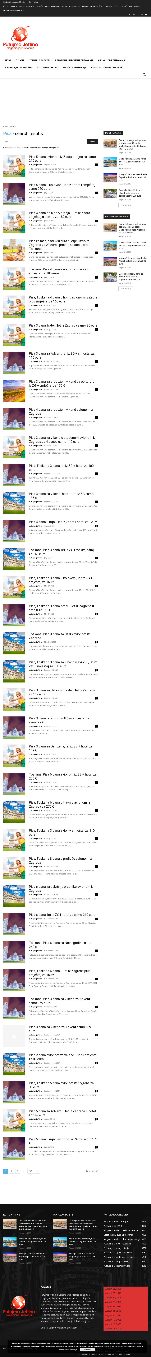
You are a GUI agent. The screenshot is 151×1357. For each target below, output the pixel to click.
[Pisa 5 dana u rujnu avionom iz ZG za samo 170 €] (14, 1148)
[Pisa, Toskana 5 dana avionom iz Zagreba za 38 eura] (14, 1092)
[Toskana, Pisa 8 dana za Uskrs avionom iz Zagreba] (14, 643)
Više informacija (70, 1350)
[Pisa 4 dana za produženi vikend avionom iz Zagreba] (14, 419)
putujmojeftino (35, 164)
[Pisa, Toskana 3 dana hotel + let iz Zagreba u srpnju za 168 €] (14, 615)
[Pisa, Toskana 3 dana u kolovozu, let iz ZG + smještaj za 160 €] (14, 587)
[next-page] (37, 1171)
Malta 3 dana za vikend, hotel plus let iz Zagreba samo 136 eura (132, 162)
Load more (124, 205)
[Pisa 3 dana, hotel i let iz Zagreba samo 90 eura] (14, 335)
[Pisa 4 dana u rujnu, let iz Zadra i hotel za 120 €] (14, 531)
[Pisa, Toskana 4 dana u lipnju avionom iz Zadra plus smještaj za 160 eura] (14, 307)
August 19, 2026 (113, 1319)
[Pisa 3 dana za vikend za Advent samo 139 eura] (14, 1036)
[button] (144, 74)
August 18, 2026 (113, 1324)
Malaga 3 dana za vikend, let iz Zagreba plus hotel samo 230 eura (133, 177)
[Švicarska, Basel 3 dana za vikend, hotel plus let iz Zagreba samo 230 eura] (110, 193)
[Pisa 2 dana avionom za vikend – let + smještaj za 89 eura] (14, 1064)
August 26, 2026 (113, 1288)
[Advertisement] (75, 100)
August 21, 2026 (113, 1311)
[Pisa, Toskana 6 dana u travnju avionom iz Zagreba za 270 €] (14, 812)
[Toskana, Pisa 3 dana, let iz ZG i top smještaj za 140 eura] (14, 559)
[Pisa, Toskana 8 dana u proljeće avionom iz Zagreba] (14, 868)
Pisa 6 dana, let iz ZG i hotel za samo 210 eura (62, 915)
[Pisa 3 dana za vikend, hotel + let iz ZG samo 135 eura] (14, 503)
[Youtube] (146, 14)
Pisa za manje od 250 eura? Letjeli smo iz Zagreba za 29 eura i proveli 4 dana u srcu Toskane (59, 245)
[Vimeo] (142, 14)
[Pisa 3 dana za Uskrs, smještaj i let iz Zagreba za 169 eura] (14, 699)
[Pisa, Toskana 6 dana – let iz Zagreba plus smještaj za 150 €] (14, 980)
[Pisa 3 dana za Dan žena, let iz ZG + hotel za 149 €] (14, 756)
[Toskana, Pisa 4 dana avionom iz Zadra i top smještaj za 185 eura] (14, 278)
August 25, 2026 (113, 1293)
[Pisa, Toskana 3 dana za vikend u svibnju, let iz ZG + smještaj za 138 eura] (14, 671)
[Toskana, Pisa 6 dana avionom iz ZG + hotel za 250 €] (14, 784)
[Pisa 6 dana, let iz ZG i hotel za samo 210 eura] (14, 924)
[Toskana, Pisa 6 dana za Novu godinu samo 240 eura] (14, 952)
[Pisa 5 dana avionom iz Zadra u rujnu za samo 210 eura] (14, 166)
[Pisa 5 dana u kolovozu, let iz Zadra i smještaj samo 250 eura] (14, 194)
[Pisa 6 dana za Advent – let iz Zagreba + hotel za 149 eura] (14, 1120)
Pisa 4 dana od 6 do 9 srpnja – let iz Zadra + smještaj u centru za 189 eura (61, 215)
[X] (138, 14)
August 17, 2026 (113, 1328)
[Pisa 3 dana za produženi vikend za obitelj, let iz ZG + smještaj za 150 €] (14, 391)
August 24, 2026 (113, 1297)
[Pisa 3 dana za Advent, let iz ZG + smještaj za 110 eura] (14, 363)
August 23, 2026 (113, 1302)
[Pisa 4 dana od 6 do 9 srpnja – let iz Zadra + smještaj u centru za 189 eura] (14, 222)
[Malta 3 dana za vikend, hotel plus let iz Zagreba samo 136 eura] (110, 162)
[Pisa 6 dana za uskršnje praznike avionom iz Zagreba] (14, 896)
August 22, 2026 (113, 1306)
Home (5, 126)
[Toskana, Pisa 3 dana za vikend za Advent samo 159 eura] (14, 1008)
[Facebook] (129, 14)
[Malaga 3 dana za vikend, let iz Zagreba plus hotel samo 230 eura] (110, 177)
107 (30, 1171)
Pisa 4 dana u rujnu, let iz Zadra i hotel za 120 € (63, 522)
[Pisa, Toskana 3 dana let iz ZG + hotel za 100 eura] (14, 475)
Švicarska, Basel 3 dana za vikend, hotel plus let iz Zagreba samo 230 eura (131, 193)
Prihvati (87, 1349)
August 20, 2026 (113, 1315)
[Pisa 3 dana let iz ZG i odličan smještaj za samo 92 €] (14, 727)
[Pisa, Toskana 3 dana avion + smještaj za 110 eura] (14, 840)
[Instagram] (134, 14)
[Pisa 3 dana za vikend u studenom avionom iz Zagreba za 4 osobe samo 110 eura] (14, 447)
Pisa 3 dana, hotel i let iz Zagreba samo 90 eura (63, 325)
